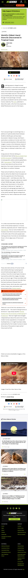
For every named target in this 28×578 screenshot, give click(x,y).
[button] (25, 1)
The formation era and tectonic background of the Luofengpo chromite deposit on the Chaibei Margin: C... (14, 248)
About (2, 530)
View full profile (4, 49)
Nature (4, 31)
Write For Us (20, 528)
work (14, 102)
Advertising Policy (22, 552)
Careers (3, 532)
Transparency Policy (6, 552)
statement (5, 315)
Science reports (16, 288)
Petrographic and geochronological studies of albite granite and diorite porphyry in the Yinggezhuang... (13, 257)
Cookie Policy (21, 548)
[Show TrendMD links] (26, 263)
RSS (23, 569)
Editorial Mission (5, 546)
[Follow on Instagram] (13, 508)
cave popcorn (8, 162)
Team (2, 528)
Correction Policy (5, 548)
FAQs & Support (21, 534)
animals (6, 466)
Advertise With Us (22, 532)
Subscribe (3, 534)
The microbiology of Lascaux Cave (10, 252)
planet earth (7, 438)
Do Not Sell (20, 561)
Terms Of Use (21, 546)
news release (4, 229)
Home (2, 526)
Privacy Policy (21, 550)
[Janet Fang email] (7, 44)
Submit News (21, 530)
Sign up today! (14, 519)
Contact (19, 526)
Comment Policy (5, 550)
